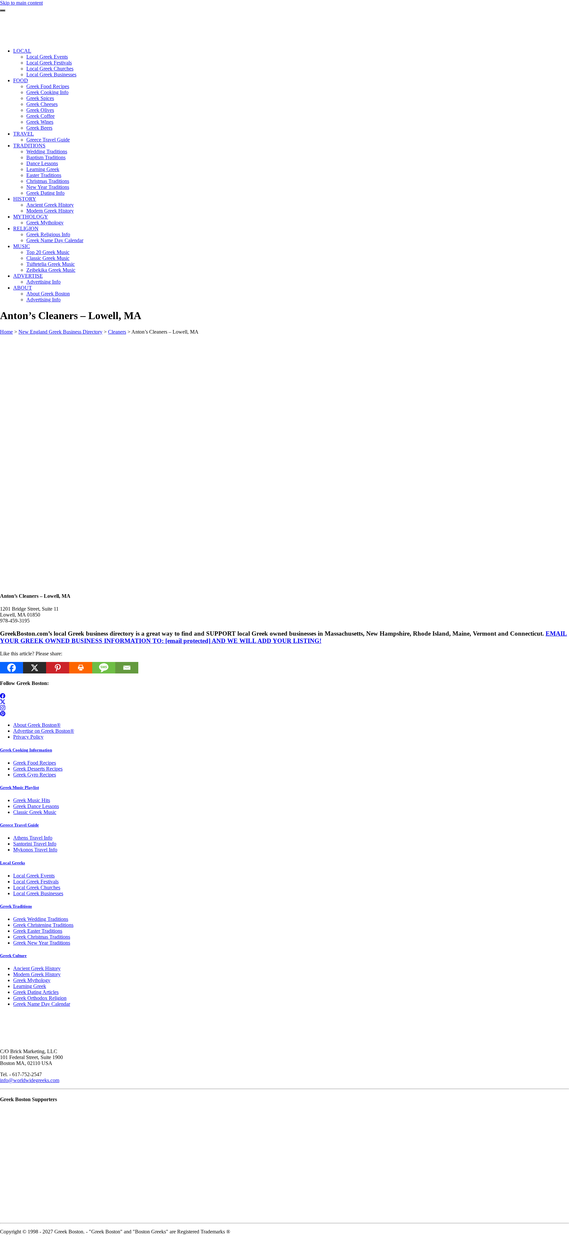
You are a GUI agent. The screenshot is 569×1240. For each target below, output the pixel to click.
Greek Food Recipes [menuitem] (47, 86)
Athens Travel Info (32, 838)
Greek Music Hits (31, 800)
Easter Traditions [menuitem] (43, 175)
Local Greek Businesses (38, 893)
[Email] (126, 667)
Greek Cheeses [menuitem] (42, 104)
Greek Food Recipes (34, 763)
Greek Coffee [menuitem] (40, 116)
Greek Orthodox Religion (40, 998)
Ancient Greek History (37, 968)
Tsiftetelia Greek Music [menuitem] (50, 264)
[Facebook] (11, 667)
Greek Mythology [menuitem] (45, 222)
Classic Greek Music (34, 812)
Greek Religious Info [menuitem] (48, 234)
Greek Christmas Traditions (41, 937)
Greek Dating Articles (36, 992)
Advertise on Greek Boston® (43, 731)
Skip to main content (21, 3)
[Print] (80, 667)
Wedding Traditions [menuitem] (46, 151)
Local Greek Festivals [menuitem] (49, 62)
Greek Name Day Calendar (41, 1004)
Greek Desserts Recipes (38, 769)
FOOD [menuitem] (20, 80)
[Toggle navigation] (2, 11)
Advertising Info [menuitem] (43, 282)
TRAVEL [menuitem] (23, 134)
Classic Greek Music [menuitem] (47, 258)
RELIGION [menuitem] (26, 228)
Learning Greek (29, 986)
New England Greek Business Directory (60, 332)
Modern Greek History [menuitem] (50, 211)
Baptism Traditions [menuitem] (46, 157)
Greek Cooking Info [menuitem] (47, 92)
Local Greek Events (34, 875)
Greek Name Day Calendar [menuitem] (54, 240)
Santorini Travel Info (34, 844)
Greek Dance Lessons (36, 806)
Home (6, 332)
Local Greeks (12, 862)
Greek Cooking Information (26, 749)
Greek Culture (13, 955)
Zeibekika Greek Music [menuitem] (50, 270)
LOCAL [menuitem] (22, 51)
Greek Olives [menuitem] (40, 110)
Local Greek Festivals (36, 881)
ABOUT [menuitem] (22, 288)
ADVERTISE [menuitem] (28, 276)
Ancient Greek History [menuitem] (50, 205)
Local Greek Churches (36, 887)
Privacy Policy (28, 737)
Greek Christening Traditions (43, 925)
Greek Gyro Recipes (34, 774)
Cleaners (117, 332)
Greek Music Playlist (19, 787)
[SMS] (103, 667)
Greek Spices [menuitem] (40, 98)
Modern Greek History (37, 974)
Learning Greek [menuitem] (42, 169)
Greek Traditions (16, 906)
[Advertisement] (197, 381)
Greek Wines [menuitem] (39, 122)
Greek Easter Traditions (37, 931)
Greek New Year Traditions (41, 943)
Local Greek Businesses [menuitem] (51, 74)
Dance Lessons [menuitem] (42, 163)
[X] (34, 667)
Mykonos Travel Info (35, 849)
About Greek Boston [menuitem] (48, 293)
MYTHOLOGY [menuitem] (30, 216)
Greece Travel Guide (19, 824)
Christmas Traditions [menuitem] (47, 181)
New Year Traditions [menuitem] (47, 187)
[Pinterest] (57, 667)
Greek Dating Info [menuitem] (45, 193)
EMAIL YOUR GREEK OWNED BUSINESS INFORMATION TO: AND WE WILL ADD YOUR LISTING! (283, 637)
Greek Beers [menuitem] (39, 128)
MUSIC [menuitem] (21, 246)
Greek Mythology (31, 980)
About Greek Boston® (37, 725)
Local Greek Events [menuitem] (47, 57)
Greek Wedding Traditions (40, 919)
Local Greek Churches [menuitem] (49, 68)
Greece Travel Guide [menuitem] (48, 139)
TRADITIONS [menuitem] (29, 145)
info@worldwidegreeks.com (29, 1080)
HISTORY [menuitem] (24, 199)
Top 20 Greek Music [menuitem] (47, 252)
